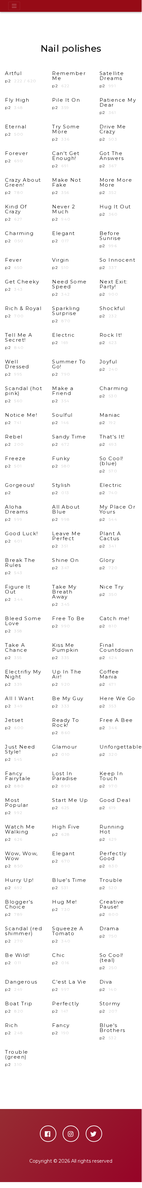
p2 (69, 79)
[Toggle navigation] (14, 6)
